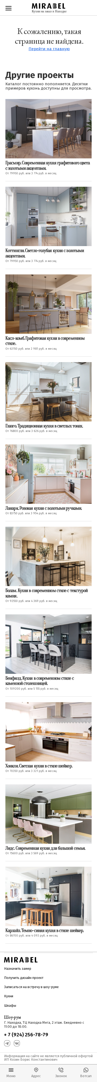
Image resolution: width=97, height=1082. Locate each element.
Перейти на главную (49, 49)
